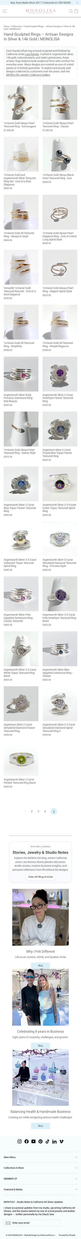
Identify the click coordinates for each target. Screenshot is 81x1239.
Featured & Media (13, 1189)
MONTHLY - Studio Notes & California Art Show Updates (33, 1202)
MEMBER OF (10, 1178)
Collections (16, 26)
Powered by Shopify (67, 1235)
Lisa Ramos (32, 54)
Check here (48, 1214)
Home (6, 26)
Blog (40, 965)
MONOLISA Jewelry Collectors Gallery (28, 74)
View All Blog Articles (40, 876)
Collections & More (14, 1167)
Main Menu (10, 1157)
